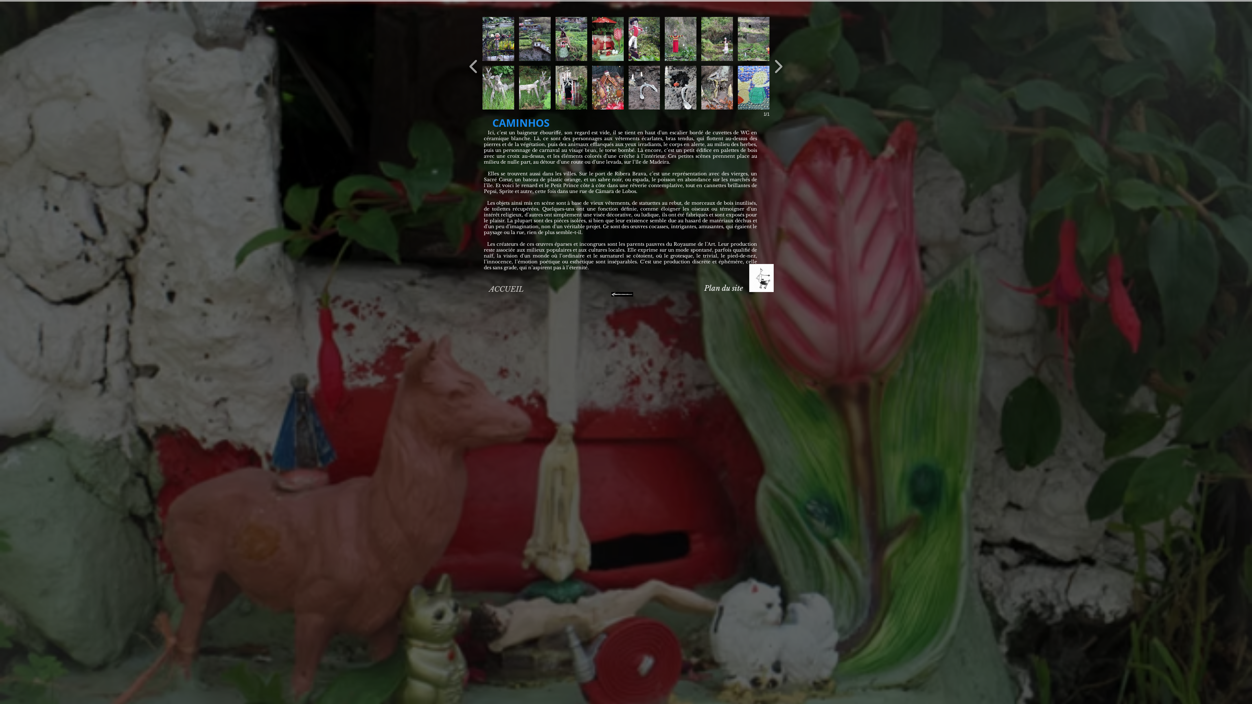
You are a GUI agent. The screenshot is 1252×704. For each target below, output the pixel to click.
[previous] (473, 65)
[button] (498, 39)
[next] (778, 65)
